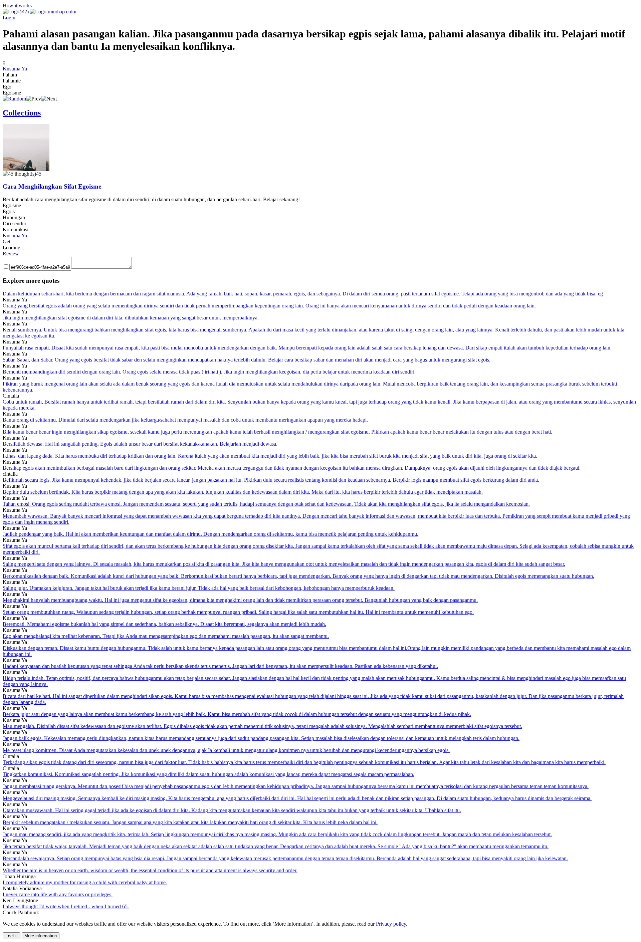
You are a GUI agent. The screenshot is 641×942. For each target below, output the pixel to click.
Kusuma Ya (15, 68)
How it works (17, 5)
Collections (22, 112)
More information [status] (40, 935)
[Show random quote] (14, 98)
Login (9, 17)
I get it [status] (11, 935)
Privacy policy (391, 924)
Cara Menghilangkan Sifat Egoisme (52, 186)
